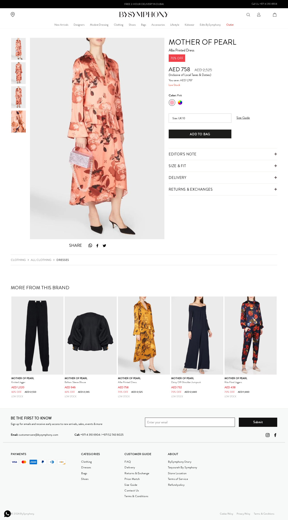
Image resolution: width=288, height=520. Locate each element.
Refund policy (176, 485)
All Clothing (41, 260)
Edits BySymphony (210, 25)
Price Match (132, 479)
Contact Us (131, 490)
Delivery (129, 467)
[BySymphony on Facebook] (275, 434)
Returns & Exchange (136, 473)
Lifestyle (174, 25)
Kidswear (189, 25)
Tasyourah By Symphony (182, 467)
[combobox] (248, 14)
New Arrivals (61, 25)
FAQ (127, 462)
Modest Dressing (99, 25)
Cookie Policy (226, 513)
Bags (143, 25)
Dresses (62, 260)
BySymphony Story (179, 462)
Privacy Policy (243, 513)
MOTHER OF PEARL (202, 42)
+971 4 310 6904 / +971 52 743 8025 (99, 435)
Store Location (177, 473)
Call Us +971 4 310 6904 (264, 4)
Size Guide (130, 485)
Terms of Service (178, 479)
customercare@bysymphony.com (34, 435)
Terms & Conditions (136, 496)
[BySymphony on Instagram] (268, 434)
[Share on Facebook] (97, 245)
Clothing (118, 25)
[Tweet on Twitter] (104, 245)
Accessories (158, 25)
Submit (258, 422)
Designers (79, 25)
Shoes (132, 25)
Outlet (230, 25)
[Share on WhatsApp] (90, 245)
